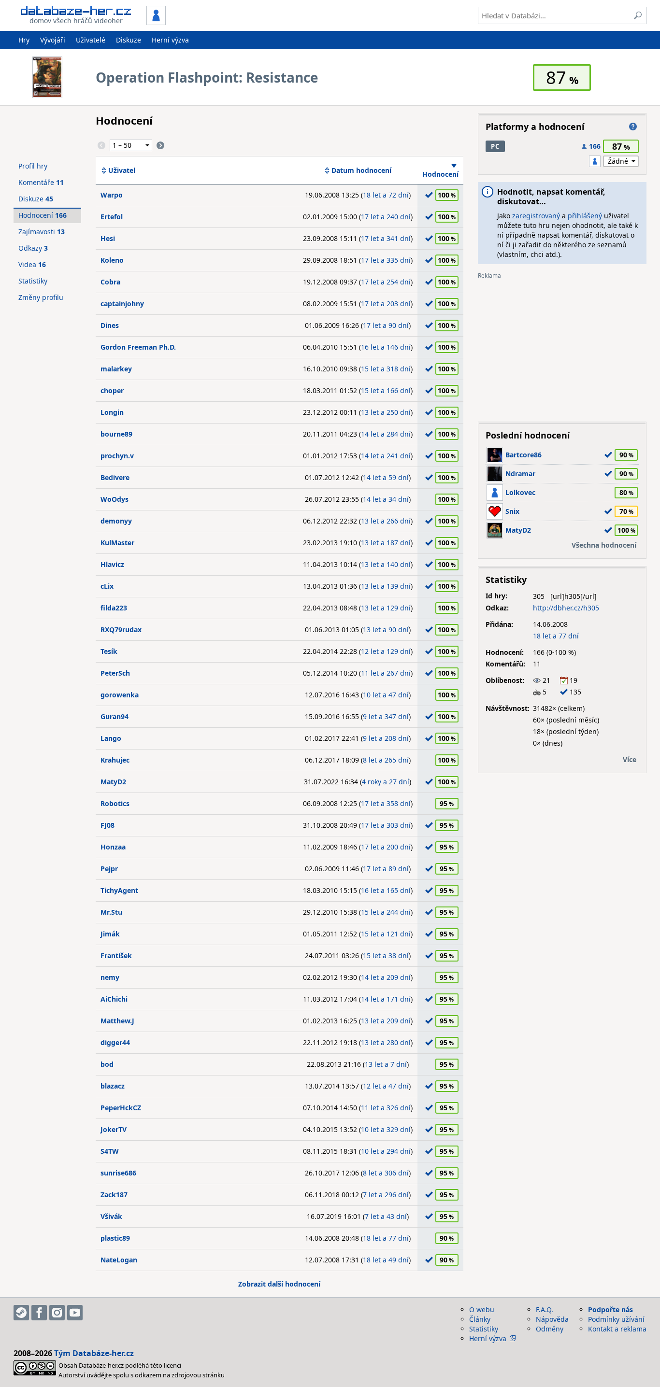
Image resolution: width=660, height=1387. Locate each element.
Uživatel (121, 170)
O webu (481, 1309)
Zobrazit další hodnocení (279, 1283)
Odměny (549, 1328)
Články (479, 1319)
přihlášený (585, 215)
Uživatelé (90, 39)
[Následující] (160, 145)
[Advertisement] (562, 346)
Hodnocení (440, 174)
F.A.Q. (544, 1309)
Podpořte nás (610, 1309)
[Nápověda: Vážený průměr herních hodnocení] (633, 126)
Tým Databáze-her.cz (94, 1353)
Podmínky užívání (616, 1319)
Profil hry (32, 165)
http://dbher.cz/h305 (566, 607)
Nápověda (552, 1319)
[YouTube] (75, 1312)
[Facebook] (39, 1312)
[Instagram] (57, 1312)
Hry (23, 39)
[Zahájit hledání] (638, 15)
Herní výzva (170, 39)
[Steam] (21, 1312)
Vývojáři (52, 39)
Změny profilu (40, 297)
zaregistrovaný (536, 215)
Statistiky (32, 280)
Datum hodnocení (361, 170)
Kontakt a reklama (617, 1328)
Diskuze (128, 39)
